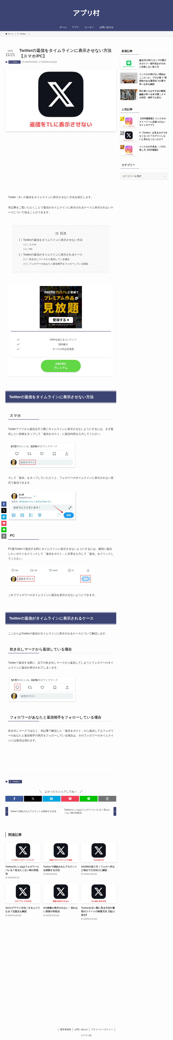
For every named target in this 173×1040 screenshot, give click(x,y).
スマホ (32, 244)
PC (30, 249)
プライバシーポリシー (102, 1029)
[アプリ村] (86, 13)
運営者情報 (65, 1029)
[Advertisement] (60, 160)
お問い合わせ (81, 1029)
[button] (14, 799)
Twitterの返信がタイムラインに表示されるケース (52, 254)
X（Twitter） (14, 62)
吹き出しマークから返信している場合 (49, 259)
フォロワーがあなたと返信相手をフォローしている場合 (58, 263)
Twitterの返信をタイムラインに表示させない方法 (52, 239)
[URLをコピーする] (107, 799)
